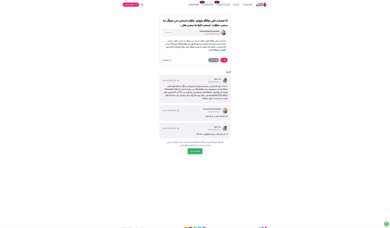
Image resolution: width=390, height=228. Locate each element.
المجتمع (247, 4)
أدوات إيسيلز (207, 4)
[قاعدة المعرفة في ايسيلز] (261, 4)
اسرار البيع (168, 33)
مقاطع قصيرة (192, 4)
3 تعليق (212, 60)
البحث (235, 4)
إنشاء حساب (195, 151)
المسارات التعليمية (222, 4)
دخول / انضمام (129, 4)
